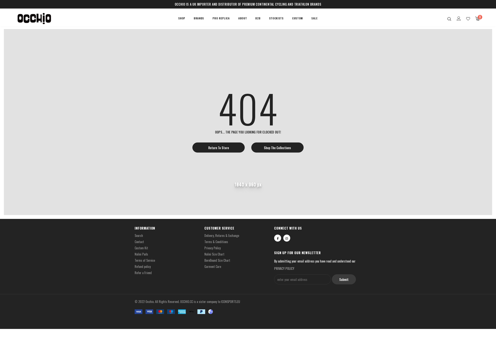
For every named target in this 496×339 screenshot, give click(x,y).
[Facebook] (277, 238)
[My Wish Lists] (468, 19)
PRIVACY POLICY (284, 268)
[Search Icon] (449, 19)
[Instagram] (286, 238)
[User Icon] (459, 18)
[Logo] (38, 18)
